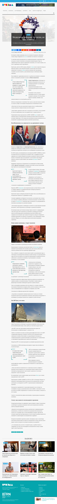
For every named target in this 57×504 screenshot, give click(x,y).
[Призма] (8, 4)
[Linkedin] (38, 50)
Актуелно (11, 10)
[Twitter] (13, 50)
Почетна (5, 10)
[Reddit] (23, 50)
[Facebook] (18, 50)
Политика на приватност (26, 490)
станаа (32, 67)
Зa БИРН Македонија (25, 488)
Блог (30, 10)
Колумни (25, 10)
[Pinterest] (33, 50)
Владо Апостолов (18, 52)
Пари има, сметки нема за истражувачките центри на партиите (48, 499)
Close (56, 497)
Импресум (23, 487)
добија (23, 70)
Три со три (5, 442)
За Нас (48, 1)
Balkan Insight (42, 442)
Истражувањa (18, 10)
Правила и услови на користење (27, 491)
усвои (25, 56)
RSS (45, 1)
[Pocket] (28, 50)
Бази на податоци (37, 10)
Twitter (40, 1)
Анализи (28, 34)
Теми (44, 10)
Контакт (52, 1)
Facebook (42, 1)
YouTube (44, 1)
